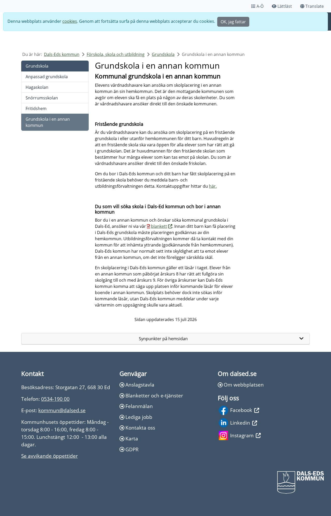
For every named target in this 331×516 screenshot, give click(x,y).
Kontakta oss (140, 427)
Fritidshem (36, 108)
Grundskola (163, 54)
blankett (159, 226)
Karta (131, 438)
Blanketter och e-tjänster (154, 395)
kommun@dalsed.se (62, 410)
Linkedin (240, 422)
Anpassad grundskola (47, 76)
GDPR (132, 449)
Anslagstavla (139, 384)
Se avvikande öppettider (49, 455)
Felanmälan (139, 406)
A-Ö (260, 6)
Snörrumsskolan (42, 98)
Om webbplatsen (244, 384)
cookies (69, 21)
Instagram (242, 435)
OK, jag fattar (233, 22)
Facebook (241, 409)
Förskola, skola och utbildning (116, 54)
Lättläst (284, 6)
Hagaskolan (37, 87)
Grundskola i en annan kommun (48, 122)
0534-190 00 (55, 398)
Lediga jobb (138, 416)
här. (213, 186)
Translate (314, 6)
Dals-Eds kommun (61, 54)
